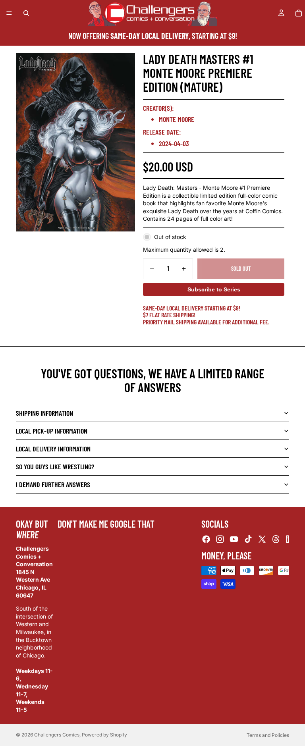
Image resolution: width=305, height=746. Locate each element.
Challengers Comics (56, 735)
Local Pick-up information (51, 430)
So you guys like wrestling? (55, 466)
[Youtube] (234, 539)
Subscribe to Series (213, 289)
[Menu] (9, 13)
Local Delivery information (53, 448)
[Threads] (276, 539)
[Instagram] (220, 539)
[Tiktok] (248, 539)
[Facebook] (206, 539)
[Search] (26, 13)
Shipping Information (44, 413)
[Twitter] (262, 539)
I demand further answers (53, 484)
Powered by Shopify (104, 735)
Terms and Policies (268, 735)
